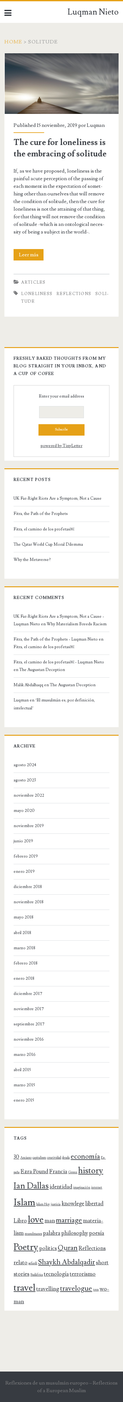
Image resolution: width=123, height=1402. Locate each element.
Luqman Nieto (93, 12)
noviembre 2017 (29, 1008)
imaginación (81, 1187)
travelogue (76, 1288)
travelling (47, 1289)
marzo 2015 (24, 1085)
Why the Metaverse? (32, 559)
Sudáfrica (36, 1275)
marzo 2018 (24, 948)
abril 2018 (22, 932)
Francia (58, 1171)
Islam (24, 1202)
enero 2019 (24, 871)
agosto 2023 (25, 780)
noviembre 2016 (29, 1039)
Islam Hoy (43, 1204)
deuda (66, 1157)
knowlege (73, 1203)
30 (16, 1157)
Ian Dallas (31, 1186)
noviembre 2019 (29, 825)
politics (48, 1248)
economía (85, 1156)
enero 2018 (24, 978)
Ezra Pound (34, 1171)
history (90, 1170)
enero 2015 (24, 1100)
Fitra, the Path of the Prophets (41, 513)
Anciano (26, 1157)
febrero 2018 (26, 963)
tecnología (56, 1274)
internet (96, 1187)
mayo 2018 (23, 917)
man (49, 1220)
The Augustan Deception (42, 669)
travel (24, 1288)
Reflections (73, 293)
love (36, 1220)
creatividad (54, 1157)
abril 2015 (22, 1069)
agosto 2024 (25, 764)
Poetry (26, 1247)
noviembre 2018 (29, 902)
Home (13, 42)
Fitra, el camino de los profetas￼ (44, 529)
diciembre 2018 (28, 886)
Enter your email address (61, 396)
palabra (51, 1233)
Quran (68, 1248)
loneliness (36, 293)
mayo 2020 (24, 810)
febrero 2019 (26, 856)
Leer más (31, 255)
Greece (72, 1172)
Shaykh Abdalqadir (66, 1262)
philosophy (74, 1233)
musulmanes (33, 1234)
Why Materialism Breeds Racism (77, 624)
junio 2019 (23, 841)
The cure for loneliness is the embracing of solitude (60, 57)
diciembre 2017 (28, 993)
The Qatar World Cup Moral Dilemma (49, 544)
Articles (33, 282)
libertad (94, 1203)
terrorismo (83, 1274)
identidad (61, 1186)
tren (96, 1289)
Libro (20, 1220)
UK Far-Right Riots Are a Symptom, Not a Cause (58, 498)
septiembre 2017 (29, 1024)
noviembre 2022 (29, 795)
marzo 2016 (25, 1054)
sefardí (32, 1263)
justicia (56, 1204)
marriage (69, 1220)
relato (20, 1262)
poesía (96, 1233)
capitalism (39, 1157)
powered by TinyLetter (61, 445)
